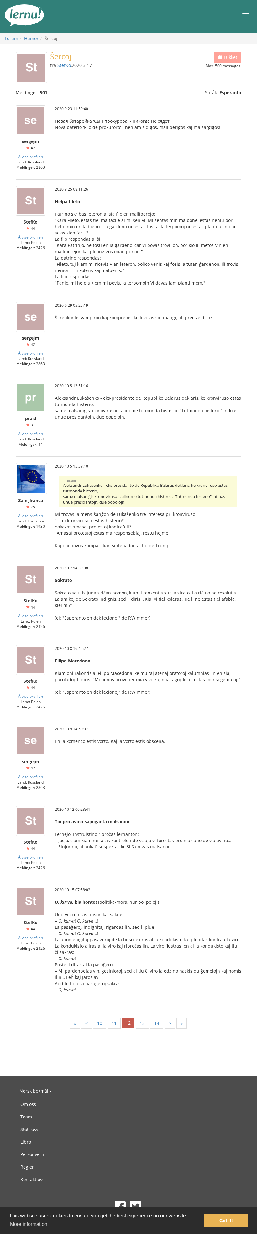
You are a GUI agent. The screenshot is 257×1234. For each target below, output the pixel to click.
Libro (25, 1142)
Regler (27, 1167)
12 (128, 1023)
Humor (31, 38)
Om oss (28, 1104)
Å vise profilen (30, 156)
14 (156, 1023)
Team (26, 1117)
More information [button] (28, 1224)
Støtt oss (29, 1129)
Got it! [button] (226, 1220)
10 (99, 1023)
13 (142, 1023)
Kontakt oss (32, 1179)
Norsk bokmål (34, 1091)
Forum (11, 38)
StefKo (64, 65)
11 (114, 1023)
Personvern (32, 1154)
